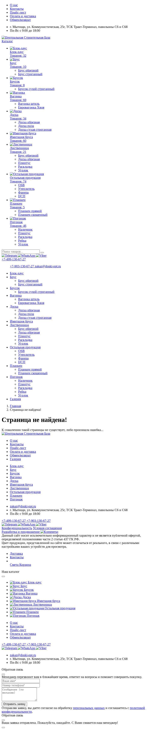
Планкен (16, 365)
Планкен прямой (30, 211)
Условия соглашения (47, 528)
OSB (21, 185)
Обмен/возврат (20, 20)
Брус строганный (30, 74)
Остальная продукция (25, 347)
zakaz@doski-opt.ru (48, 266)
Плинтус (24, 163)
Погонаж (16, 377)
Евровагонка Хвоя (31, 107)
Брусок (15, 288)
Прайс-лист (18, 12)
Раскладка (25, 166)
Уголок (23, 170)
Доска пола (26, 126)
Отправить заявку (14, 704)
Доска (14, 306)
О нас (14, 5)
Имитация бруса (21, 321)
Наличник (25, 229)
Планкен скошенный (33, 214)
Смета (14, 564)
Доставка (16, 553)
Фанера (23, 192)
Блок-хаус (17, 273)
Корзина (25, 564)
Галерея (15, 399)
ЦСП (21, 196)
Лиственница (19, 325)
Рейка (22, 240)
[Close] (3, 576)
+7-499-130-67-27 (14, 259)
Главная (15, 406)
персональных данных (89, 708)
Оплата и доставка (23, 16)
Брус (13, 277)
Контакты (17, 8)
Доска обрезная (29, 122)
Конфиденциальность (17, 528)
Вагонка (16, 295)
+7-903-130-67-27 (22, 266)
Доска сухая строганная (34, 129)
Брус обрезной (28, 70)
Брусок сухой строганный (36, 89)
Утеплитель (26, 189)
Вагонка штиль (29, 103)
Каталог (7, 41)
